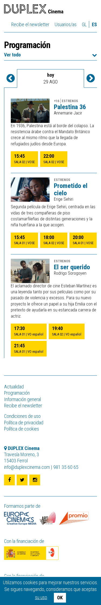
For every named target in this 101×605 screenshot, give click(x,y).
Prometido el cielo (71, 189)
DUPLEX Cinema (33, 9)
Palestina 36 (70, 106)
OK (60, 597)
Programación (17, 393)
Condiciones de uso (22, 416)
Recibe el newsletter (30, 24)
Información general (22, 399)
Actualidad (14, 386)
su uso (41, 597)
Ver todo (12, 55)
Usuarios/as (65, 24)
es (94, 24)
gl (84, 24)
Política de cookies (21, 429)
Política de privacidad (23, 422)
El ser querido (72, 267)
